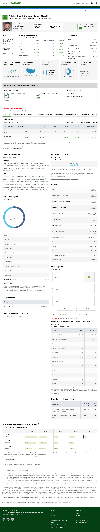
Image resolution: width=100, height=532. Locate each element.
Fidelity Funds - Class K (9, 11)
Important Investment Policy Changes (12, 148)
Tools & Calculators (81, 522)
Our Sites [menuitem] (85, 3)
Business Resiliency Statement (59, 520)
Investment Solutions (81, 518)
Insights (78, 515)
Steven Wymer (18, 24)
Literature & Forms (81, 525)
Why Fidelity (6, 510)
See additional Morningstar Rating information (64, 179)
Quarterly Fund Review (89, 24)
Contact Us (76, 3)
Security (53, 522)
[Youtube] (8, 519)
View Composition (7, 283)
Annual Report (71, 94)
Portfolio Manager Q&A (49, 94)
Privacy (53, 515)
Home (77, 513)
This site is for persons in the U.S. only (62, 525)
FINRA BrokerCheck (57, 527)
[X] (12, 519)
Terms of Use (55, 513)
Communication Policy (57, 518)
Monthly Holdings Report (75, 96)
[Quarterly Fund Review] (79, 27)
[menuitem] (6, 3)
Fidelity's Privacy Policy (16, 514)
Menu (6, 3)
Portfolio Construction (82, 520)
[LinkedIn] (3, 519)
